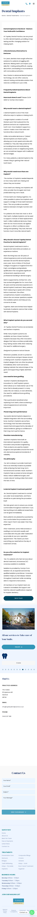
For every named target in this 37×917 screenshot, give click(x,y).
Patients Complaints (13, 911)
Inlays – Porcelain (7, 866)
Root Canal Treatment (25, 866)
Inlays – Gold (22, 863)
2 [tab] (6, 669)
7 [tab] (20, 669)
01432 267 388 (6, 716)
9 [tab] (25, 669)
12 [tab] (34, 669)
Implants (5, 869)
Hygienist (21, 869)
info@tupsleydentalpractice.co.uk (13, 707)
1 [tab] (3, 669)
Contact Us (5, 846)
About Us (5, 836)
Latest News (6, 844)
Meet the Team (7, 838)
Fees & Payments (7, 841)
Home (4, 15)
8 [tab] (23, 669)
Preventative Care (8, 855)
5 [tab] (14, 669)
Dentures (5, 858)
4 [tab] (11, 669)
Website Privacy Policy (5, 911)
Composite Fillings (24, 855)
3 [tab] (8, 669)
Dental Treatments (13, 15)
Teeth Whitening (7, 863)
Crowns (21, 858)
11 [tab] (31, 669)
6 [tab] (17, 669)
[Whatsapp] (32, 912)
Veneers (21, 861)
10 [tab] (28, 669)
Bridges (4, 861)
